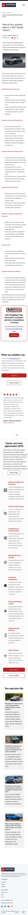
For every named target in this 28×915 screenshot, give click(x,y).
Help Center (4, 892)
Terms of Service (17, 912)
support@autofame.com (7, 902)
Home (3, 12)
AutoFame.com (14, 358)
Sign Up (14, 375)
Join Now (14, 335)
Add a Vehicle (14, 670)
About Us (3, 882)
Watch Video (14, 473)
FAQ (2, 897)
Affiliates (3, 886)
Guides (8, 12)
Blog (2, 894)
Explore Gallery (14, 383)
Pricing (3, 884)
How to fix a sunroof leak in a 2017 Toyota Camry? (12, 15)
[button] (23, 5)
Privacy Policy (23, 912)
